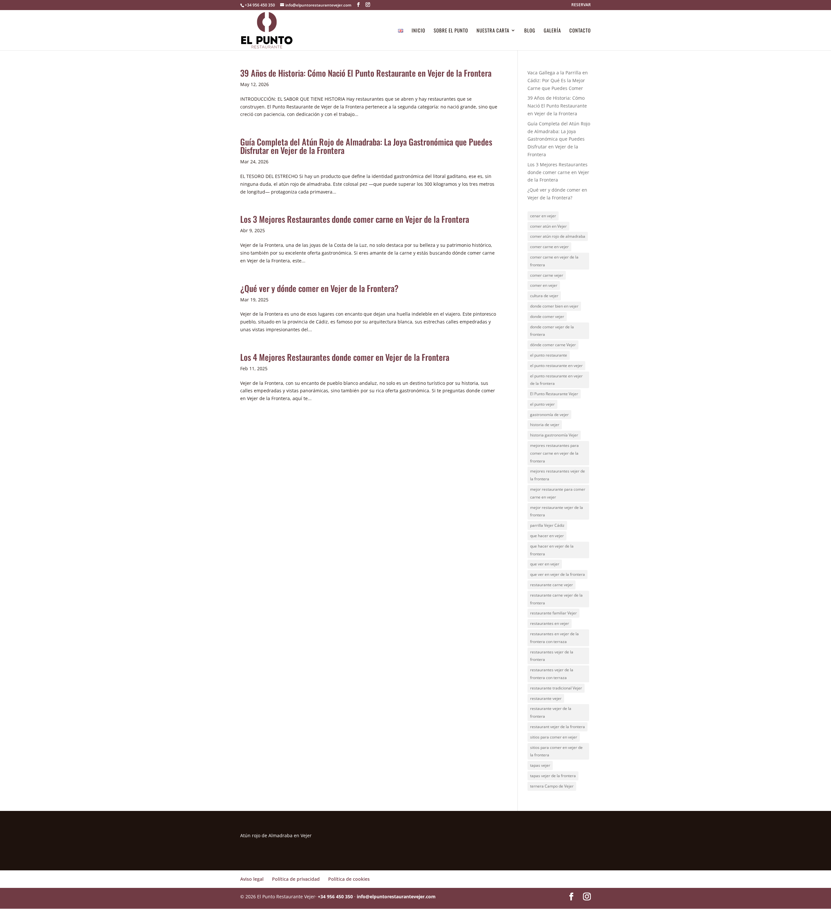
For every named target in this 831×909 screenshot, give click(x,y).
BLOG (529, 31)
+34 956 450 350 (260, 5)
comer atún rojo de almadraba (557, 236)
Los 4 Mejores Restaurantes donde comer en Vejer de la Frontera (344, 357)
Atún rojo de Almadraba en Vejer (276, 835)
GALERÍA (552, 31)
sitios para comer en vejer (553, 737)
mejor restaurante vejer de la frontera (556, 511)
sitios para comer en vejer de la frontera (556, 751)
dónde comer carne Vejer (553, 344)
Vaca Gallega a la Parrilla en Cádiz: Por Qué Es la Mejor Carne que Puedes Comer (557, 80)
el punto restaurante (548, 355)
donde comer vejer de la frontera (552, 330)
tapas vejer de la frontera (553, 775)
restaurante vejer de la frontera (550, 712)
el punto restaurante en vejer (556, 365)
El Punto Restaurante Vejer (554, 394)
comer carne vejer (546, 275)
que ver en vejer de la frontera (557, 574)
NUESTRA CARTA (493, 31)
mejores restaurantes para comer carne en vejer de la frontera (554, 453)
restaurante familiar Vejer (553, 613)
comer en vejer (543, 285)
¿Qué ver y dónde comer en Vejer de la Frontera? (319, 288)
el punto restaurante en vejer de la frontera (556, 379)
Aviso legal (252, 879)
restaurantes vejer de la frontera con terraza (551, 673)
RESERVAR (581, 5)
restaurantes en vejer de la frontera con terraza (554, 637)
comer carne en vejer (549, 246)
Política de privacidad (296, 879)
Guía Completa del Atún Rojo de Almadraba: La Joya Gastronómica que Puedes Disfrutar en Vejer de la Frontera (366, 146)
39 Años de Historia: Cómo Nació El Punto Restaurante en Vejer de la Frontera (365, 73)
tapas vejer (540, 765)
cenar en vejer (543, 216)
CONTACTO (580, 31)
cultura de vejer (544, 295)
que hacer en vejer (547, 535)
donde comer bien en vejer (554, 306)
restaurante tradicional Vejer (556, 688)
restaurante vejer (546, 698)
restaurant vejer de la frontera (557, 726)
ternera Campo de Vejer (552, 786)
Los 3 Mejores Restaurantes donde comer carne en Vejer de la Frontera (354, 219)
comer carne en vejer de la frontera (554, 261)
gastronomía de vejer (549, 414)
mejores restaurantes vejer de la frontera (557, 475)
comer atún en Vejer (548, 226)
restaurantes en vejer (549, 623)
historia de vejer (544, 424)
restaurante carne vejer (551, 584)
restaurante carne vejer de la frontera (556, 599)
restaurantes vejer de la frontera (551, 656)
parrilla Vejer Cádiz (547, 525)
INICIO (418, 31)
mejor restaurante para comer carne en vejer (557, 493)
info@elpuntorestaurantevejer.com (396, 896)
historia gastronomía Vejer (554, 435)
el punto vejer (542, 404)
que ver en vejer (544, 564)
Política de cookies (349, 879)
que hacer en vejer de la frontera (552, 550)
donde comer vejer (547, 316)
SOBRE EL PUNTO (451, 31)
